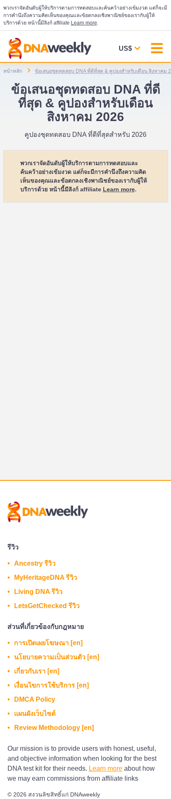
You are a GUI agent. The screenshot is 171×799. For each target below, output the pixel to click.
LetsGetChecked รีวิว (47, 605)
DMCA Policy (34, 699)
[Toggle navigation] (157, 49)
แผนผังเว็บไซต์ (35, 713)
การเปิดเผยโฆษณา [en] (48, 642)
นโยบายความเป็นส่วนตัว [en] (56, 656)
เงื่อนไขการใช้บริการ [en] (51, 685)
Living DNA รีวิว (38, 591)
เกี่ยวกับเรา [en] (36, 671)
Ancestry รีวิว (35, 563)
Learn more (84, 23)
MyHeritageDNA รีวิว (45, 577)
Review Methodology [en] (54, 727)
